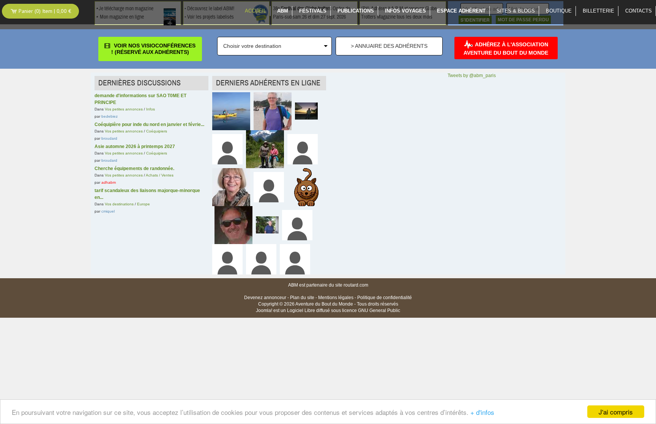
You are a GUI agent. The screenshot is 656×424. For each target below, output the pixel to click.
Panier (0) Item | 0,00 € (44, 11)
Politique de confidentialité (384, 297)
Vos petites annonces (124, 109)
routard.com (356, 285)
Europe (143, 204)
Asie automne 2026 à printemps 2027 (135, 146)
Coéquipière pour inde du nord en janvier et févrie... (149, 124)
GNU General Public (379, 310)
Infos (150, 109)
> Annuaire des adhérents (389, 46)
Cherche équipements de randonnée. (134, 168)
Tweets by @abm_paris (472, 75)
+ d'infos (482, 412)
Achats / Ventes (159, 175)
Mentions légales (335, 297)
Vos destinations (119, 204)
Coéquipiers (156, 131)
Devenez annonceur (265, 297)
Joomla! (264, 310)
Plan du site (302, 297)
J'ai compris (616, 411)
